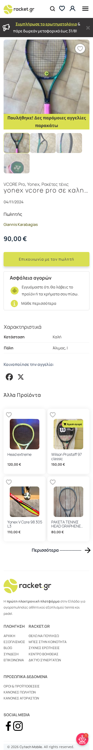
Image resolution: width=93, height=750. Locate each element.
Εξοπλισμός (14, 641)
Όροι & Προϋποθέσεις (22, 686)
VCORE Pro (14, 184)
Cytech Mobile (31, 746)
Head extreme (19, 454)
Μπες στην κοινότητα (48, 641)
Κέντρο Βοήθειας (43, 654)
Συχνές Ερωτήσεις (44, 647)
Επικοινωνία (14, 660)
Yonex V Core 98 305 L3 (24, 524)
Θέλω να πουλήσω (44, 635)
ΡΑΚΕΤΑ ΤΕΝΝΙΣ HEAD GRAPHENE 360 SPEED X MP (66, 526)
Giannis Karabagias (21, 224)
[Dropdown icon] (85, 8)
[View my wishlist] (62, 9)
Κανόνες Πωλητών (20, 692)
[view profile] (73, 9)
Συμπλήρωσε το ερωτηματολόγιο (46, 24)
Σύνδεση (11, 654)
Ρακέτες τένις (55, 184)
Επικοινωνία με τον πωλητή (46, 259)
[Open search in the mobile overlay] (52, 9)
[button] (80, 48)
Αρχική (9, 635)
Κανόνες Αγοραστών (21, 698)
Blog (8, 647)
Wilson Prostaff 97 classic (66, 456)
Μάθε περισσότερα (38, 303)
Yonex (33, 184)
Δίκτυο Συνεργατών (45, 660)
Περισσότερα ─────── (56, 550)
